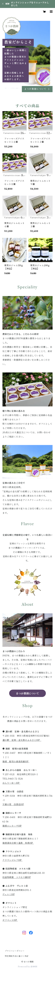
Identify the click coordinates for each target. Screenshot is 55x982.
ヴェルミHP (8, 894)
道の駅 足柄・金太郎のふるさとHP (21, 740)
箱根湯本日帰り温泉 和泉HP (18, 843)
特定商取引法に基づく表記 (16, 956)
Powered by (24, 966)
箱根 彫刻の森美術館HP (15, 761)
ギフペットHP (10, 920)
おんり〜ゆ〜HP (11, 783)
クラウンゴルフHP (12, 860)
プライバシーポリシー (14, 951)
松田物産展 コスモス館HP (16, 877)
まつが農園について (27, 693)
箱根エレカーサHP (12, 825)
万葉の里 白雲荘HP (13, 804)
